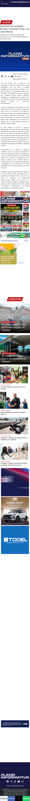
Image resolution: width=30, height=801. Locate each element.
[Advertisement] (15, 279)
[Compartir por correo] (12, 76)
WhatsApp (26, 798)
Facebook (11, 798)
